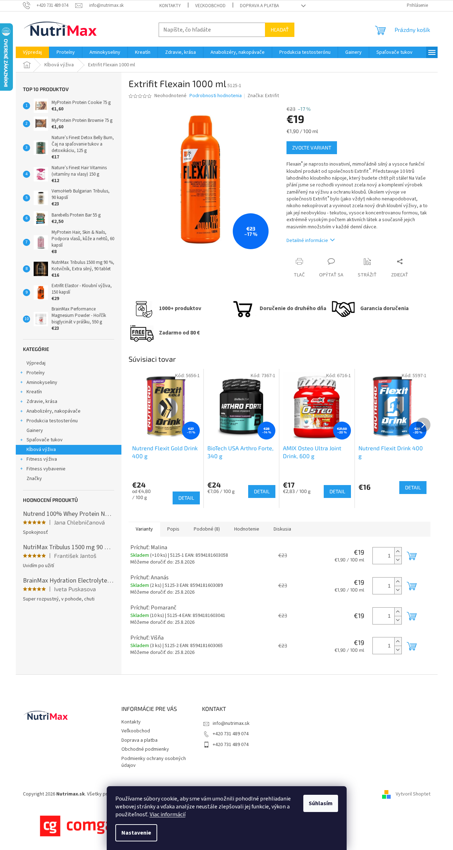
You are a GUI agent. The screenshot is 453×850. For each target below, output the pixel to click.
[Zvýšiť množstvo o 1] (397, 551)
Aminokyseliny (41, 382)
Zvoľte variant (311, 147)
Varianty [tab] (144, 529)
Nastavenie (136, 833)
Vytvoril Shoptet (413, 794)
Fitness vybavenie (46, 469)
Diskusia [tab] (282, 529)
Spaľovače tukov (44, 439)
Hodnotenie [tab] (246, 529)
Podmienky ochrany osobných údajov (153, 762)
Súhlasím (321, 803)
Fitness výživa (41, 459)
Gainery (34, 430)
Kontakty (170, 6)
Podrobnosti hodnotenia (215, 95)
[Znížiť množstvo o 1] (397, 560)
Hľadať (280, 30)
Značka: (263, 95)
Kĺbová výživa (41, 449)
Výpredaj (35, 363)
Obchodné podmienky (145, 749)
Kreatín (34, 391)
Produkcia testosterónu (52, 420)
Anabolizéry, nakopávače (53, 411)
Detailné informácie (307, 240)
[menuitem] (32, 52)
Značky (34, 478)
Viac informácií (167, 814)
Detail (186, 498)
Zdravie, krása (41, 401)
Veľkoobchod (210, 6)
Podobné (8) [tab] (207, 529)
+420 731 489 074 (231, 733)
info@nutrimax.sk (231, 723)
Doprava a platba (259, 6)
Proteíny (35, 372)
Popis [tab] (173, 529)
